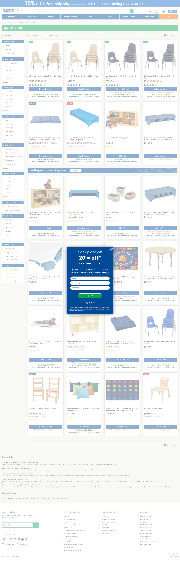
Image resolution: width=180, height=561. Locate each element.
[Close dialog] (111, 249)
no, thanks (90, 302)
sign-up (90, 295)
